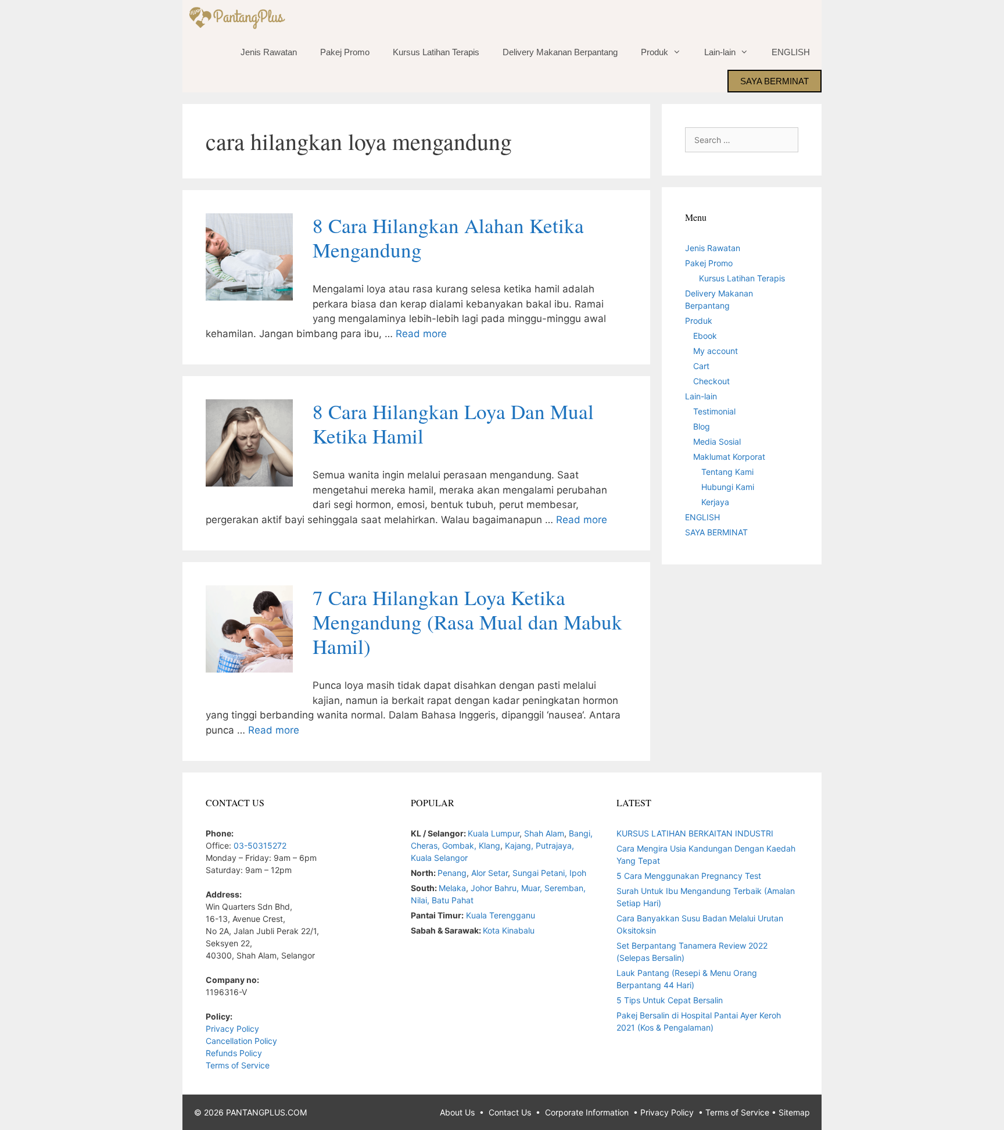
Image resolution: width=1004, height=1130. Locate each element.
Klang (489, 845)
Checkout (711, 381)
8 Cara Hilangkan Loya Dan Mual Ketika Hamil (453, 423)
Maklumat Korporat (729, 457)
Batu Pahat (453, 900)
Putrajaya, (555, 845)
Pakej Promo (345, 52)
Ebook (705, 336)
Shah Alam (544, 833)
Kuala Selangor (439, 858)
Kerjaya (715, 502)
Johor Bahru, (496, 888)
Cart (701, 366)
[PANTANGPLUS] (239, 17)
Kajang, (520, 845)
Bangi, (581, 833)
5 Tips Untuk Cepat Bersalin (669, 1000)
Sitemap (794, 1112)
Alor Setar (489, 873)
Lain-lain (720, 52)
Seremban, (565, 888)
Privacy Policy (232, 1029)
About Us (457, 1112)
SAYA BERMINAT (774, 81)
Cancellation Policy (241, 1041)
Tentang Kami (727, 472)
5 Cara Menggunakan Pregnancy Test (688, 876)
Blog (701, 426)
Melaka (452, 888)
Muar (530, 888)
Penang (452, 873)
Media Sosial (717, 441)
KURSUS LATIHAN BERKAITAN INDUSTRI (694, 833)
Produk (654, 52)
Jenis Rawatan (269, 52)
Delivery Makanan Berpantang (560, 52)
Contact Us (510, 1112)
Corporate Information (587, 1112)
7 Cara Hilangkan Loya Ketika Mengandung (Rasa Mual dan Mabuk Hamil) (467, 622)
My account (715, 351)
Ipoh (577, 873)
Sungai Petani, (540, 873)
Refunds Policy (234, 1053)
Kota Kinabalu (509, 930)
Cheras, (425, 845)
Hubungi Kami (727, 487)
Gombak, (460, 845)
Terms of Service (238, 1065)
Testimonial (714, 411)
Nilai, (421, 900)
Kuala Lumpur (493, 833)
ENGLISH (791, 52)
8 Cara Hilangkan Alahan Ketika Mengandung (448, 237)
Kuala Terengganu (500, 915)
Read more (421, 333)
